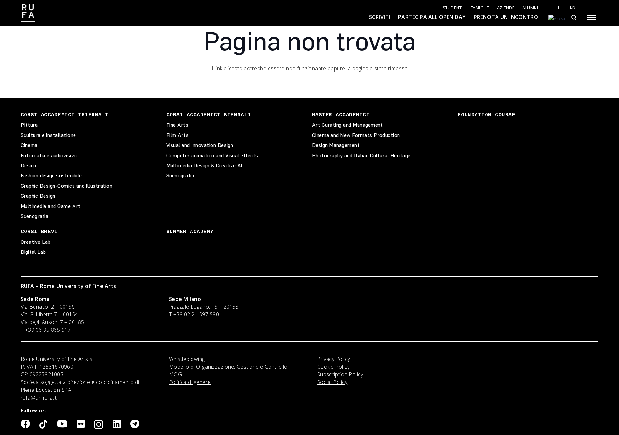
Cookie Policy (333, 366)
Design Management (335, 145)
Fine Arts (177, 125)
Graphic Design (38, 196)
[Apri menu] (591, 17)
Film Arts (177, 135)
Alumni (530, 7)
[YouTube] (62, 424)
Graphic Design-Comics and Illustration (66, 186)
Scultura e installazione (48, 135)
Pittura (29, 125)
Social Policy (332, 382)
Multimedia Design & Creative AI (204, 166)
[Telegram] (134, 424)
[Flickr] (81, 424)
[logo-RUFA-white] (28, 13)
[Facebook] (25, 424)
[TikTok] (43, 424)
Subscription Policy (340, 374)
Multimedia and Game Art (50, 206)
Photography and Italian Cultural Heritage (361, 156)
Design (28, 166)
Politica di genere (190, 382)
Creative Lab (36, 242)
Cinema (29, 145)
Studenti (453, 7)
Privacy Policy (333, 358)
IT (560, 7)
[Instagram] (98, 425)
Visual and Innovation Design (199, 145)
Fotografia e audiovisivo (49, 156)
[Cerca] (573, 17)
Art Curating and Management (347, 125)
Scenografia (34, 216)
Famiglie (480, 7)
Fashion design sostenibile (51, 176)
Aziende (506, 7)
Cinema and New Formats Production (356, 135)
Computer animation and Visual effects (212, 156)
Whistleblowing (187, 358)
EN (572, 7)
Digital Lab (33, 252)
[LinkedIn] (117, 424)
